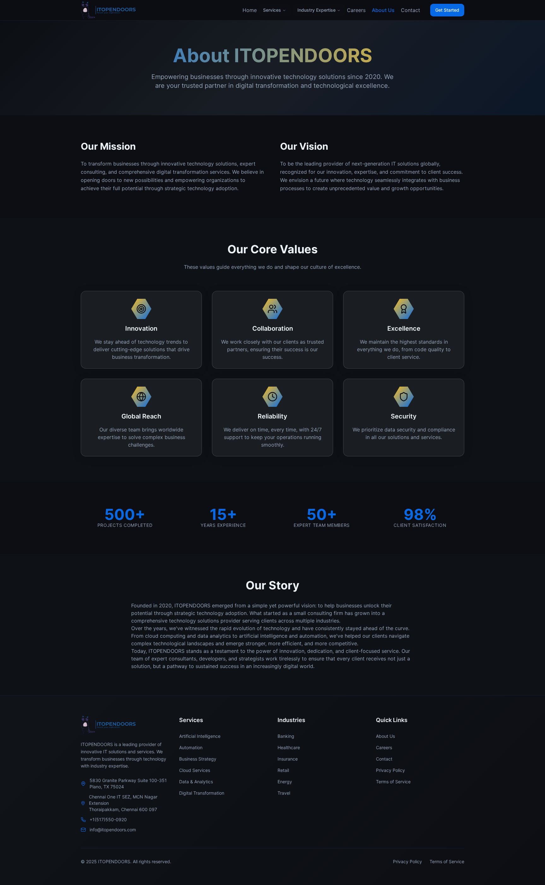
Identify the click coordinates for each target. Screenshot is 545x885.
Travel (284, 793)
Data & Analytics (196, 781)
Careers (356, 10)
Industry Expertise (316, 10)
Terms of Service (393, 781)
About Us (383, 10)
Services (272, 10)
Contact (410, 10)
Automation (190, 747)
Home (250, 10)
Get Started (447, 10)
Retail (283, 770)
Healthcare (289, 747)
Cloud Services (194, 770)
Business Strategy (197, 759)
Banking (286, 736)
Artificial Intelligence (199, 736)
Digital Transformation (201, 793)
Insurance (288, 759)
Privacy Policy (390, 770)
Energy (285, 781)
